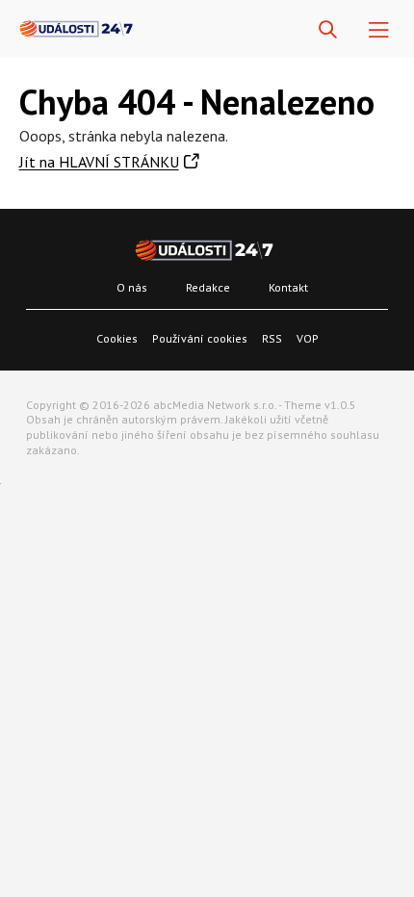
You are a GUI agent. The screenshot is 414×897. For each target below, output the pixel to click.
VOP (308, 338)
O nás (131, 287)
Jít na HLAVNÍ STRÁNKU (99, 161)
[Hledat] (328, 30)
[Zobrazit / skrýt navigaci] (379, 30)
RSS (272, 338)
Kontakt (288, 287)
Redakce (208, 287)
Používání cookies (199, 338)
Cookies (117, 338)
